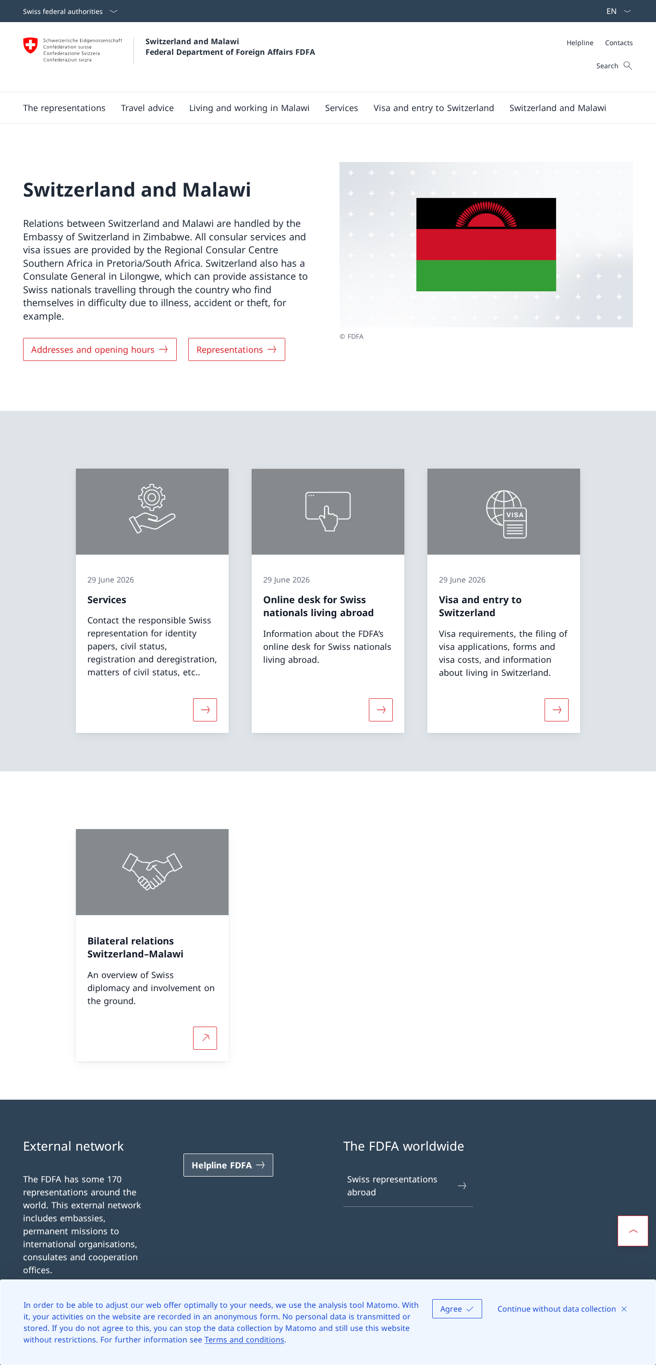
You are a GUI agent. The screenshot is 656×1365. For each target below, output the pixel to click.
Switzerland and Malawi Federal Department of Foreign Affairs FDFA (230, 46)
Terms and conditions (244, 1339)
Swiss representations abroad (392, 1185)
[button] (64, 107)
